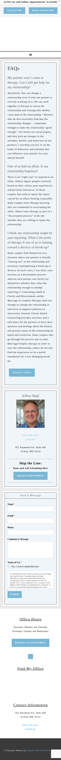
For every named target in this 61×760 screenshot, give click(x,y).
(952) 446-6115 (30, 435)
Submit (15, 594)
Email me (30, 439)
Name (11, 504)
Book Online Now (43, 10)
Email (11, 516)
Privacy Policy (50, 750)
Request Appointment (30, 476)
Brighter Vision (34, 750)
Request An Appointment (30, 643)
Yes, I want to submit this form (25, 566)
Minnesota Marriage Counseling (31, 34)
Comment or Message (18, 539)
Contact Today (21, 373)
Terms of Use (15, 562)
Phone (11, 527)
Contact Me (14, 10)
